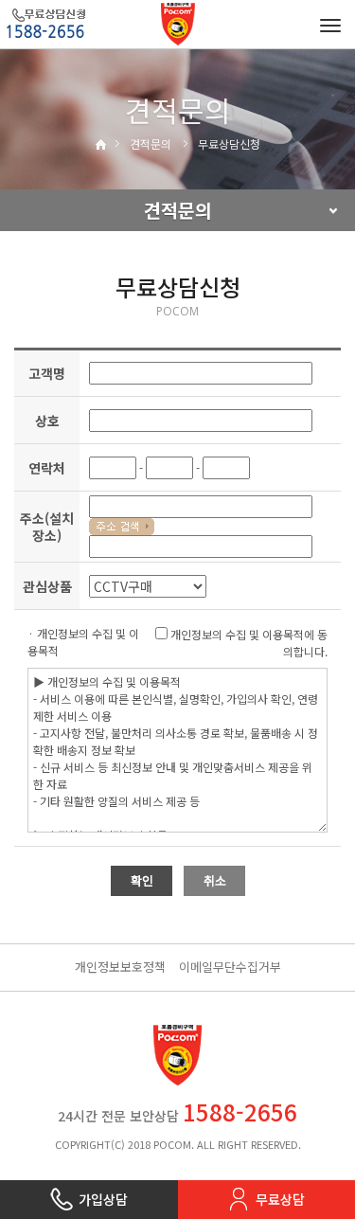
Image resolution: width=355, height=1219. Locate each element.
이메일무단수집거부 (230, 967)
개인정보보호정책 (120, 967)
